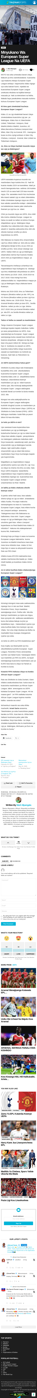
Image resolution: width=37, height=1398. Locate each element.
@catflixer (18, 1260)
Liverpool (22, 792)
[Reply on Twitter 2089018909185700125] (7, 1303)
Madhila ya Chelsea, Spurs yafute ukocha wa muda (17, 1172)
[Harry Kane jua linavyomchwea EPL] (18, 1130)
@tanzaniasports (22, 1273)
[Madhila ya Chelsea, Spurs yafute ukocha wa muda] (18, 1159)
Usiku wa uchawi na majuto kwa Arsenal (17, 1020)
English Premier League (10, 1365)
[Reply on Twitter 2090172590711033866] (7, 1281)
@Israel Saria (10, 1273)
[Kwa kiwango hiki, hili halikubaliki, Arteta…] (18, 1064)
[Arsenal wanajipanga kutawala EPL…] (18, 978)
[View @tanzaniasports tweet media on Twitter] (8, 1262)
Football (16, 1110)
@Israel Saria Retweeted (19, 1257)
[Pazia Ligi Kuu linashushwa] (18, 1188)
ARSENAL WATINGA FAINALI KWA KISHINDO (18, 1049)
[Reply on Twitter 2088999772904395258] (7, 1321)
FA (4, 1371)
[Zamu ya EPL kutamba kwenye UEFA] (18, 1101)
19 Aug (25, 1260)
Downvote (28, 842)
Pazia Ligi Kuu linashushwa (14, 1200)
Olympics (6, 1342)
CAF (4, 1369)
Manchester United (25, 794)
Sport (26, 1137)
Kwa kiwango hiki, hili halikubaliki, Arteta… (18, 1077)
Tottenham (6, 796)
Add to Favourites (26, 783)
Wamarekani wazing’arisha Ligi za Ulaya (25, 762)
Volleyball (6, 1345)
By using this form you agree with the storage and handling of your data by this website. (19, 916)
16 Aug (9, 1291)
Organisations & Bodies (10, 1352)
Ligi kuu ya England (16, 1137)
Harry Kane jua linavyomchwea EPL (16, 1143)
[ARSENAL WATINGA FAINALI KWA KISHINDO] (18, 1036)
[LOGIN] (34, 2)
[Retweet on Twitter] (11, 1257)
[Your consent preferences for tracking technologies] (33, 1394)
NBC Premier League (9, 1364)
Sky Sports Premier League (15, 1289)
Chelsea (13, 792)
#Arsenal (20, 1313)
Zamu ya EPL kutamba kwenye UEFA (16, 1115)
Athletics (5, 1343)
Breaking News (6, 1110)
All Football (6, 1362)
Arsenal (5, 792)
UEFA (14, 965)
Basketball (6, 1349)
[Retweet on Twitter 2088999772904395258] (11, 1321)
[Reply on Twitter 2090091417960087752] (7, 1268)
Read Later (9, 783)
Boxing (5, 1347)
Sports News (6, 1139)
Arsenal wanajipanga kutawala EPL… (16, 991)
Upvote (8, 842)
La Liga (5, 1367)
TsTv (4, 1350)
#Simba (28, 1313)
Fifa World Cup (7, 1374)
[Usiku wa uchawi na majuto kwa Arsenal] (18, 1007)
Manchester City (9, 794)
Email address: (18, 1216)
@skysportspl (30, 1289)
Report (19, 787)
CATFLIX (9, 1260)
